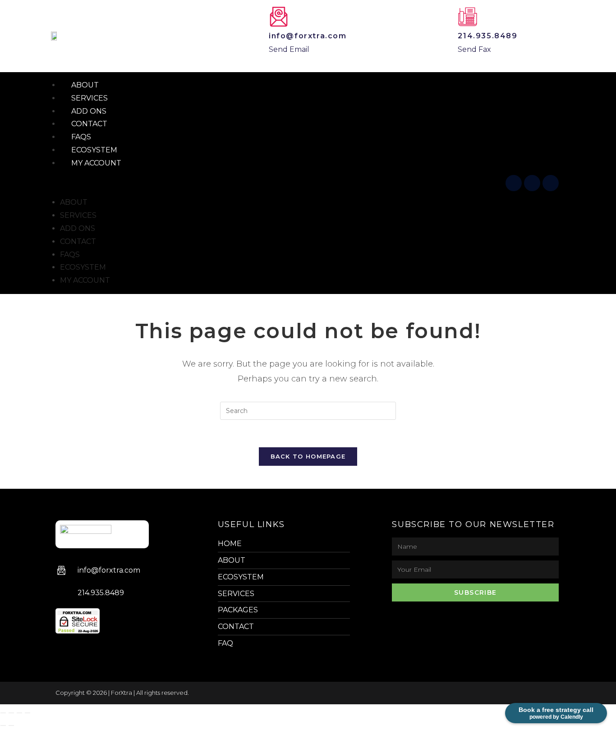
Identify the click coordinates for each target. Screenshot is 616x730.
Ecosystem (83, 267)
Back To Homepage (308, 456)
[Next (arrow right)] (11, 725)
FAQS (70, 254)
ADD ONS (77, 228)
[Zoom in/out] (3, 713)
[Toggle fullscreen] (11, 713)
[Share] (19, 713)
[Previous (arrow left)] (3, 725)
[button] (275, 183)
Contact (78, 241)
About (73, 202)
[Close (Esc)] (27, 713)
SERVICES (78, 215)
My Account (96, 163)
